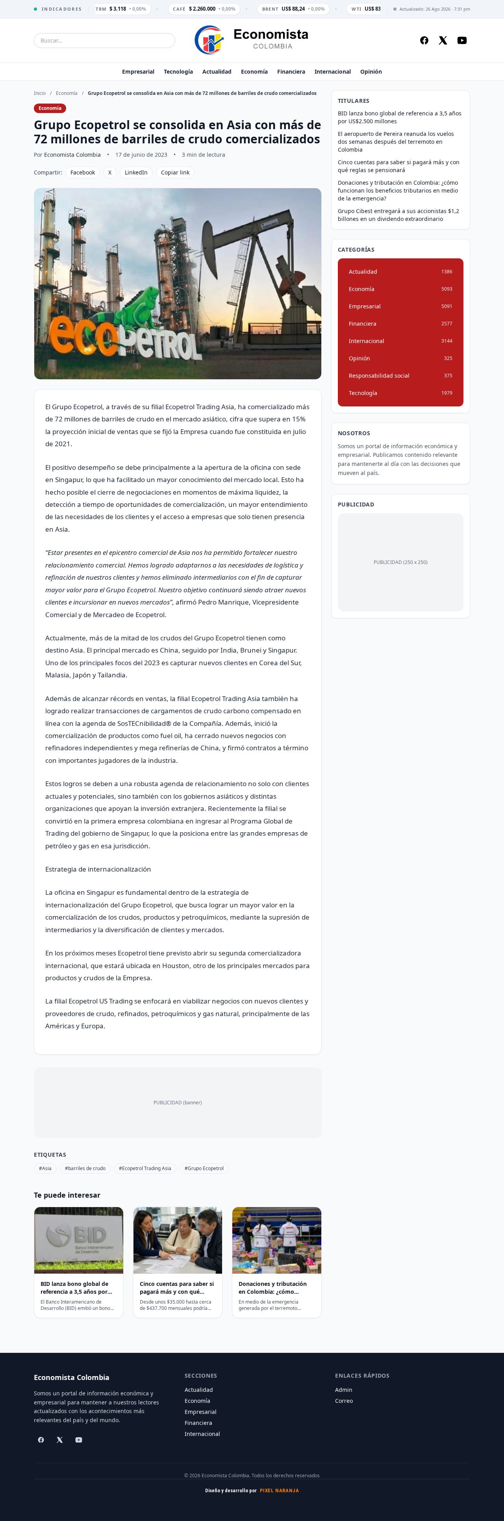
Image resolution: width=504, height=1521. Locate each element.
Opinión (371, 71)
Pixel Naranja (279, 1490)
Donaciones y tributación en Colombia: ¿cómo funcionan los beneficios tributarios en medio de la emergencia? (398, 190)
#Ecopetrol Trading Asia (145, 1168)
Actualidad (217, 71)
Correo (344, 1400)
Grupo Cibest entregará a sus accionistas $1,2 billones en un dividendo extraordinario (398, 215)
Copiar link (175, 172)
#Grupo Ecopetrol (204, 1168)
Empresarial (138, 71)
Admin (343, 1389)
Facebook (82, 172)
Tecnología (178, 71)
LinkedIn (136, 172)
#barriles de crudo (85, 1168)
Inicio (40, 93)
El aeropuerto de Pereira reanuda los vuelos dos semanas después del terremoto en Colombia (396, 141)
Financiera (291, 71)
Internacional (333, 71)
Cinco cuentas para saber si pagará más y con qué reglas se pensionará (399, 166)
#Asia (45, 1168)
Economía (254, 71)
